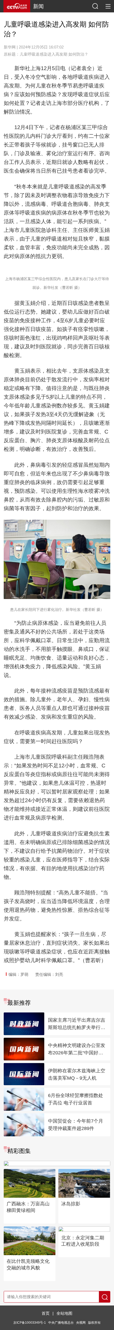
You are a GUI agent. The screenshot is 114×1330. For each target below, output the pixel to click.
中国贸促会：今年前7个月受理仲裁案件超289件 (75, 1124)
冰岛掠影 (70, 1203)
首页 (46, 1313)
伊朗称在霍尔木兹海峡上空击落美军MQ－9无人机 (76, 1074)
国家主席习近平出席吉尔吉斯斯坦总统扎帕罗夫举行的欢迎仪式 (76, 1024)
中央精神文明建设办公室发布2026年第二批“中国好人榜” (76, 1049)
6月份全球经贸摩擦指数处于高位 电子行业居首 (75, 1099)
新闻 (38, 6)
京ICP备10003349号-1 (29, 1322)
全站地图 (64, 1313)
